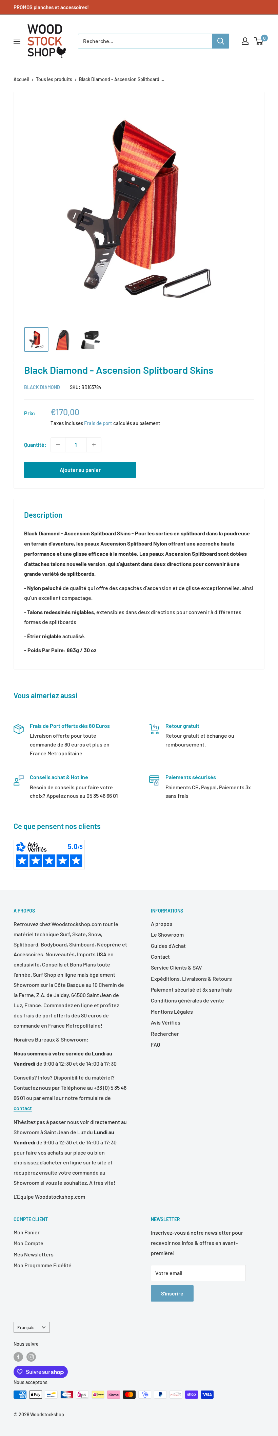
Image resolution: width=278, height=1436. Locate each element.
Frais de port (98, 423)
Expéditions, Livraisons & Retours (191, 978)
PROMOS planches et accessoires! (51, 7)
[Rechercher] (220, 41)
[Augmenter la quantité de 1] (94, 445)
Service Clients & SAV (176, 967)
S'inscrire (172, 1293)
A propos (161, 923)
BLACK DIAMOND (42, 387)
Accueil (21, 79)
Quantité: (35, 444)
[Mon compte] (245, 41)
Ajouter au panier (80, 469)
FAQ (155, 1044)
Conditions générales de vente (187, 1000)
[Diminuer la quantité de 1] (58, 445)
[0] (259, 41)
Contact (160, 956)
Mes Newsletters (34, 1254)
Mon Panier (27, 1232)
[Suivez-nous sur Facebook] (18, 1357)
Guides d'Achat (168, 945)
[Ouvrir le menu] (17, 41)
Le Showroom (167, 934)
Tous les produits (54, 79)
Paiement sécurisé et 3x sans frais (191, 989)
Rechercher (165, 1033)
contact (23, 1108)
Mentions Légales (172, 1011)
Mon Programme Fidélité (43, 1265)
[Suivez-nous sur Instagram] (31, 1357)
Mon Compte (28, 1243)
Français (26, 1327)
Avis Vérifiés (165, 1022)
